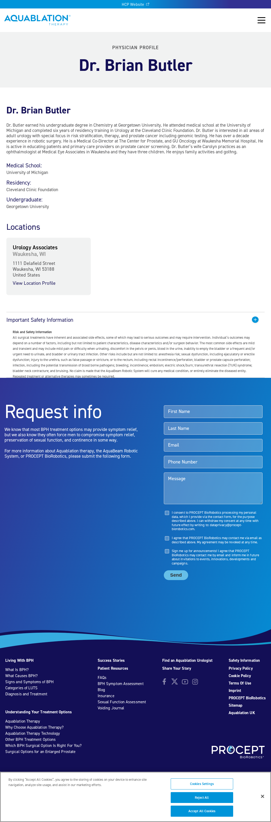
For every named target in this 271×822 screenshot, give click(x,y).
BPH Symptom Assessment (121, 683)
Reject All (202, 797)
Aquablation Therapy (22, 721)
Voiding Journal (111, 708)
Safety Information (244, 660)
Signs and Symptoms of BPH (29, 681)
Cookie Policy (240, 675)
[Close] (262, 796)
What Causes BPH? (21, 675)
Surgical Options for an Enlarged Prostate (40, 751)
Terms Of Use (240, 683)
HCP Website (133, 4)
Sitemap (236, 705)
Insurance (106, 696)
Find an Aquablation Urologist (187, 660)
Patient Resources (113, 668)
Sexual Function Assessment (122, 702)
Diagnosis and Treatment (26, 694)
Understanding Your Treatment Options (38, 712)
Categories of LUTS (21, 688)
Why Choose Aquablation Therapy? (34, 727)
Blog (101, 689)
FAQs (102, 677)
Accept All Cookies (201, 811)
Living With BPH (19, 660)
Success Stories (111, 660)
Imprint (235, 690)
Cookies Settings (202, 784)
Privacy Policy (241, 668)
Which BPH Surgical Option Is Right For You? (43, 745)
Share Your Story (176, 668)
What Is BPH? (17, 669)
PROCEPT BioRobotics (247, 698)
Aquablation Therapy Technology (32, 733)
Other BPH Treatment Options (30, 739)
